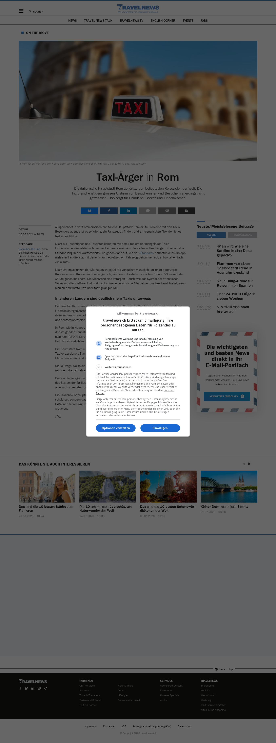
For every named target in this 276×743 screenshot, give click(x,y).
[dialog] (138, 371)
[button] (138, 367)
